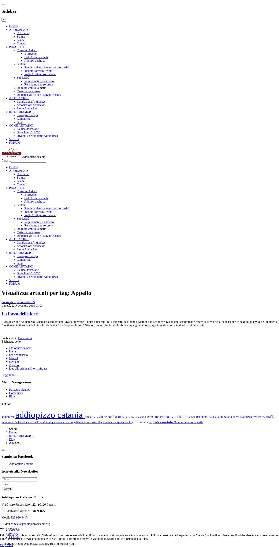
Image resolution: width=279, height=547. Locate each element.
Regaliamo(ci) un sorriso (39, 81)
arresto (96, 417)
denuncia (202, 416)
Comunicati (24, 118)
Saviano (14, 361)
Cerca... (6, 160)
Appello (14, 365)
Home (13, 432)
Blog (20, 122)
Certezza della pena (28, 91)
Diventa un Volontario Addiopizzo (37, 135)
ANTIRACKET (19, 98)
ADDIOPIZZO (18, 29)
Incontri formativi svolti (38, 70)
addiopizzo (8, 416)
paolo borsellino (21, 422)
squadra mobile (161, 422)
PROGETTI (16, 46)
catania (142, 416)
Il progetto (30, 53)
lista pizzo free (249, 416)
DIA (210, 417)
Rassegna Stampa (27, 115)
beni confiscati (130, 417)
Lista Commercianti (36, 57)
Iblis (215, 417)
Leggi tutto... (9, 375)
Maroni (13, 358)
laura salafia (225, 416)
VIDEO (14, 139)
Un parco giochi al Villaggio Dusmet (39, 94)
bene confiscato (18, 354)
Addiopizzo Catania (21, 463)
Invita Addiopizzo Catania (40, 74)
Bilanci (21, 40)
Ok (2, 545)
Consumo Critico (27, 50)
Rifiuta (9, 545)
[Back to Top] (3, 450)
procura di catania (61, 422)
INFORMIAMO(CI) (21, 111)
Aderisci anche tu (34, 60)
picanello (35, 422)
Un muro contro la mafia (31, 87)
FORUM (14, 142)
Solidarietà (23, 77)
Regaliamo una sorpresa (38, 84)
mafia (270, 417)
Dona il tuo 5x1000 (28, 132)
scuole (128, 422)
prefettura (46, 422)
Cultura (21, 64)
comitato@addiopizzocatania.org (30, 524)
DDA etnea (189, 416)
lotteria (262, 416)
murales (7, 422)
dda (179, 417)
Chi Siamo (23, 33)
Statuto (21, 36)
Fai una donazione (28, 129)
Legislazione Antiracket (31, 101)
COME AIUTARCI (21, 125)
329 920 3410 (19, 517)
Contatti (21, 43)
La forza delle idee (20, 313)
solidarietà (140, 422)
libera (12, 351)
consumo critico (158, 417)
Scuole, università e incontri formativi (46, 67)
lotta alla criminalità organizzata (28, 368)
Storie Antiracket (27, 108)
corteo (173, 417)
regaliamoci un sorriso (84, 422)
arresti (89, 416)
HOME (13, 26)
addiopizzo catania (20, 348)
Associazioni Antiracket (31, 105)
